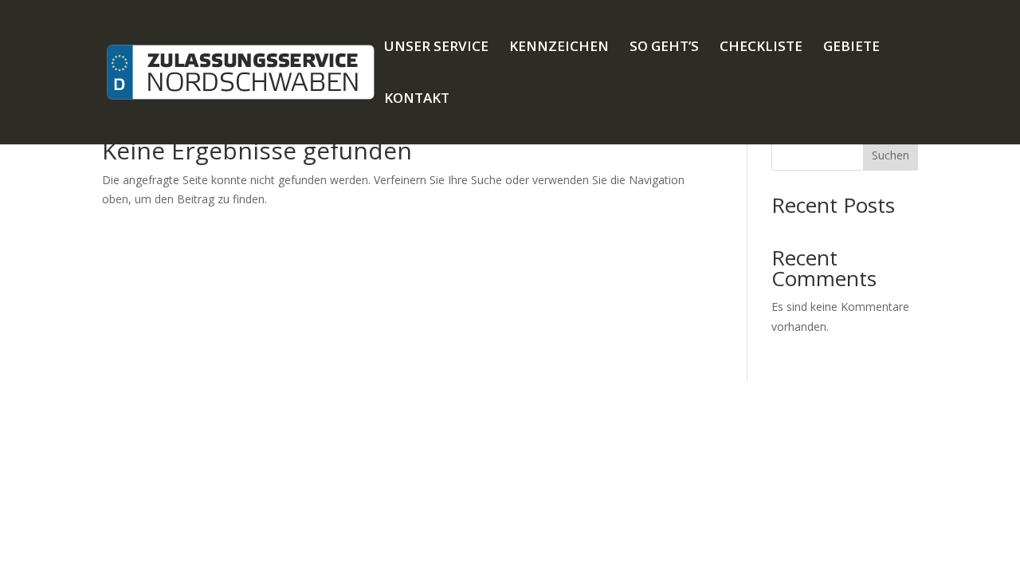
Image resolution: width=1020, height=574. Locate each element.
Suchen (890, 155)
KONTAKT (416, 99)
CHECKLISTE (761, 48)
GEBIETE (851, 48)
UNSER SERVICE (436, 48)
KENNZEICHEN (559, 48)
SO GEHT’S (664, 48)
